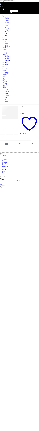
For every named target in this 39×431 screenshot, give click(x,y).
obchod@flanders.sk (4, 156)
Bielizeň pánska (5, 61)
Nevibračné (6, 34)
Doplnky (4, 85)
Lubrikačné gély (5, 53)
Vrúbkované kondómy (7, 55)
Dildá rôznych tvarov (7, 31)
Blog (2, 164)
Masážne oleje (6, 93)
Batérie (5, 27)
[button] (0, 188)
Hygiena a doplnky (5, 94)
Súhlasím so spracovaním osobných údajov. (3, 177)
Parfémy (6, 97)
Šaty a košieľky (6, 43)
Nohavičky (6, 44)
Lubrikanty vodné (7, 91)
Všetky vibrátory (7, 26)
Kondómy (4, 54)
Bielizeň (3, 80)
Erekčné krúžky (5, 49)
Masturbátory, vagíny (5, 47)
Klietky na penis (7, 51)
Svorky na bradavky (5, 77)
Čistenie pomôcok (7, 95)
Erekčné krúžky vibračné (8, 50)
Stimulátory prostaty (5, 48)
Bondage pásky (5, 78)
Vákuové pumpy (5, 52)
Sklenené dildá (6, 29)
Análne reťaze (6, 36)
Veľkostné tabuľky (4, 163)
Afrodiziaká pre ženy (7, 89)
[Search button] (11, 12)
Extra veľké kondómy (7, 57)
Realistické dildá (7, 28)
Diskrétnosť (3, 170)
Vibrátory (4, 16)
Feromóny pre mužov (7, 60)
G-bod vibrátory (7, 18)
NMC (2, 153)
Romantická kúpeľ (7, 72)
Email (0, 176)
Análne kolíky (5, 65)
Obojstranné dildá (7, 30)
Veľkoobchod (3, 171)
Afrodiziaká (4, 70)
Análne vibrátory (7, 22)
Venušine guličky (5, 33)
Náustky (4, 79)
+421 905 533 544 (3, 155)
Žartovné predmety (5, 73)
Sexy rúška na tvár (7, 102)
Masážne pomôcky (5, 64)
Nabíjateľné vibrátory (7, 23)
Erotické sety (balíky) (5, 63)
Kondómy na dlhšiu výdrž (8, 58)
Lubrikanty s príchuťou (7, 92)
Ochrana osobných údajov (5, 166)
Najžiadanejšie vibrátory (8, 17)
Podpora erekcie (7, 59)
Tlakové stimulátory (7, 20)
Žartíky (5, 99)
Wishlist (2, 172)
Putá (3, 75)
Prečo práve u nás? (4, 169)
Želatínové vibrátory (7, 24)
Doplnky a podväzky (7, 46)
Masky (4, 76)
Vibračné (6, 35)
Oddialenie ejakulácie (7, 88)
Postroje (4, 66)
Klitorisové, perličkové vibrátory (8, 19)
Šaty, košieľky (5, 81)
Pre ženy (3, 32)
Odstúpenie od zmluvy (4, 162)
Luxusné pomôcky (5, 38)
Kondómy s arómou (7, 56)
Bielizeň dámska (5, 40)
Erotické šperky (6, 100)
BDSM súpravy (5, 74)
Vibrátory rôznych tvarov (8, 21)
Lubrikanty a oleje (5, 90)
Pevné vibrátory (6, 25)
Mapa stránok (3, 165)
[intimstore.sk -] (2, 4)
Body (5, 41)
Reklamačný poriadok (4, 161)
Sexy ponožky (6, 45)
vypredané (1, 105)
